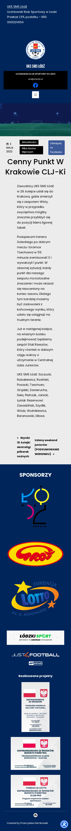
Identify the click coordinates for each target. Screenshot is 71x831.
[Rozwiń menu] (35, 94)
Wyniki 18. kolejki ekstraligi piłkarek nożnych (24, 447)
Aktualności (29, 142)
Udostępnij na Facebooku (56, 147)
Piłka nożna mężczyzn (29, 150)
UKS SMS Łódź (17, 6)
